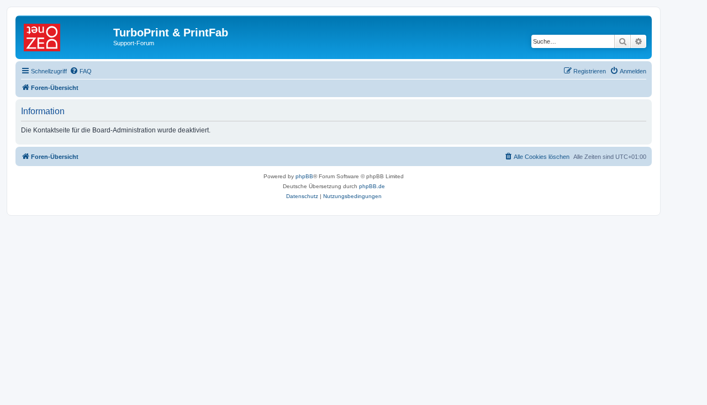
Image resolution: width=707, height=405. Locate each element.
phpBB (304, 176)
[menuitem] (81, 71)
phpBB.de (372, 186)
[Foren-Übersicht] (65, 36)
